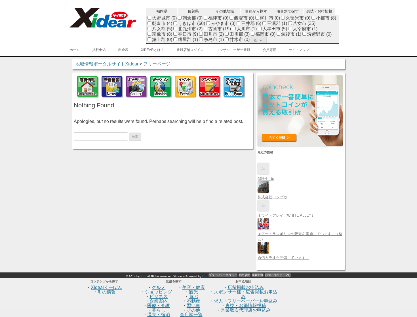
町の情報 (107, 292)
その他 (193, 310)
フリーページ (234, 86)
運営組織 (257, 274)
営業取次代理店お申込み (246, 310)
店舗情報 (87, 86)
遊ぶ (193, 296)
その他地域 (225, 11)
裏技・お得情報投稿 (245, 305)
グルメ (158, 287)
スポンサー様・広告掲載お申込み (245, 294)
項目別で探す (288, 11)
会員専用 (269, 50)
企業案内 (158, 301)
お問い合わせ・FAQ (277, 274)
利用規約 (244, 274)
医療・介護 (158, 305)
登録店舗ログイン (190, 50)
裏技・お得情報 (319, 11)
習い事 (193, 305)
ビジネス (158, 296)
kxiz (204, 276)
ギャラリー (136, 86)
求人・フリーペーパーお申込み (245, 301)
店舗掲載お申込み (246, 287)
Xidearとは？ (152, 50)
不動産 (193, 301)
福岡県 (161, 11)
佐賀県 (193, 11)
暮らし (158, 310)
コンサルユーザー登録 (233, 50)
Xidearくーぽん (106, 287)
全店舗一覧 (191, 314)
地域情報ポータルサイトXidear (106, 63)
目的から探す (256, 11)
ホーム (75, 50)
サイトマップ (299, 50)
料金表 (123, 50)
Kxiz (143, 276)
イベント (185, 86)
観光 (193, 292)
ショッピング (158, 292)
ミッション (160, 86)
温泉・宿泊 (158, 314)
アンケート (209, 86)
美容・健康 (193, 287)
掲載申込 (99, 50)
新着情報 (112, 86)
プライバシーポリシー (223, 274)
